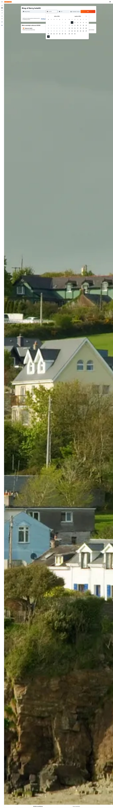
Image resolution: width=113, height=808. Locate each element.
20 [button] (56, 31)
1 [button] (62, 22)
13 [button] (56, 28)
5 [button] (83, 22)
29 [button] (62, 33)
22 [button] (62, 31)
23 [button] (65, 31)
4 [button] (80, 22)
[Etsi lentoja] (2, 5)
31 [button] (48, 36)
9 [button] (65, 25)
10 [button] (48, 28)
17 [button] (48, 31)
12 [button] (83, 25)
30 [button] (65, 33)
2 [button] (65, 22)
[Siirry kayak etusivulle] (8, 2)
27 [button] (56, 33)
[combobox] (34, 11)
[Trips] (2, 22)
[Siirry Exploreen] (2, 16)
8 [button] (62, 25)
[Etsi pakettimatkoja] (2, 13)
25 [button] (51, 33)
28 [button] (59, 33)
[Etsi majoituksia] (2, 8)
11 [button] (51, 28)
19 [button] (83, 28)
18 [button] (51, 31)
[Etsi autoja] (2, 10)
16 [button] (65, 28)
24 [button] (48, 33)
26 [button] (54, 33)
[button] (2, 2)
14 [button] (59, 28)
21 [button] (59, 31)
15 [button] (62, 28)
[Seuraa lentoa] (2, 18)
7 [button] (59, 25)
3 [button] (48, 25)
